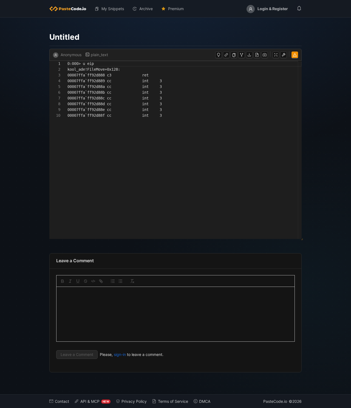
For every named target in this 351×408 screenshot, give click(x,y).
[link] (101, 281)
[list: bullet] (120, 281)
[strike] (85, 281)
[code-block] (93, 281)
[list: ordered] (113, 281)
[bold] (62, 281)
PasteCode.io (275, 401)
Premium (176, 8)
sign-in (120, 354)
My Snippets (112, 8)
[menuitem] (69, 9)
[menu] (175, 9)
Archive (146, 8)
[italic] (70, 281)
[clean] (132, 281)
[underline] (78, 281)
